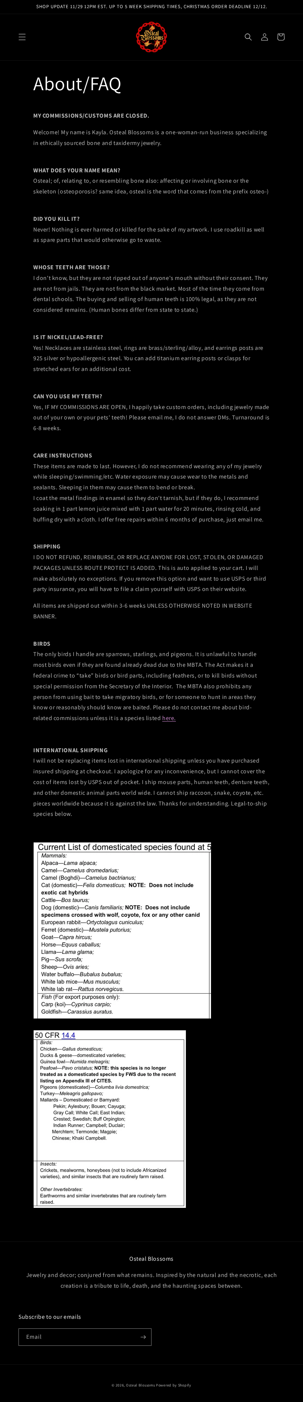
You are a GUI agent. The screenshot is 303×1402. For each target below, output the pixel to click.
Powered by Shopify (173, 1385)
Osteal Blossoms (140, 1385)
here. (169, 718)
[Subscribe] (143, 1337)
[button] (22, 37)
